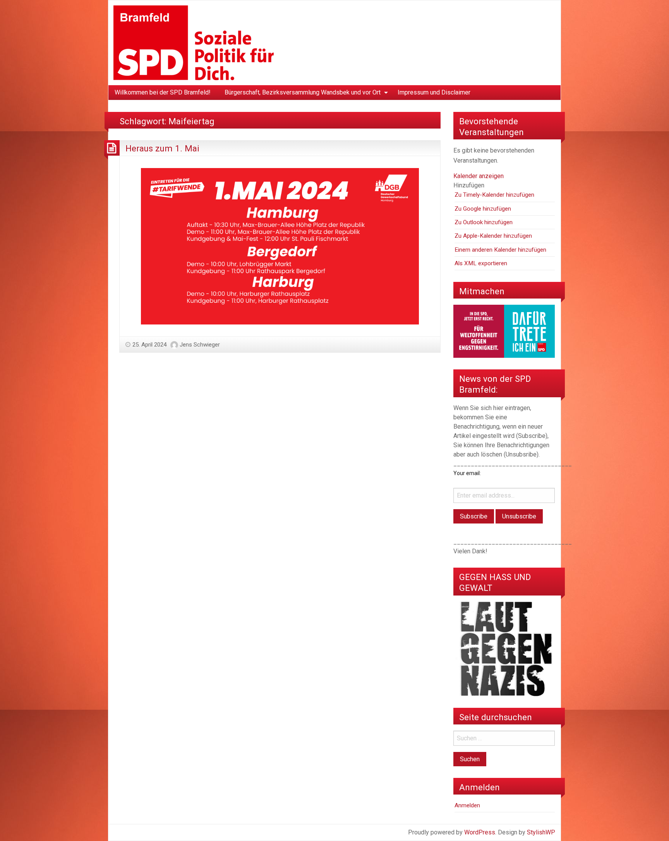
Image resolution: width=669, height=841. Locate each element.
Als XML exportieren (481, 263)
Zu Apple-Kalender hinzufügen (493, 235)
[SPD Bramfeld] (193, 42)
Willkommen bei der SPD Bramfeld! (163, 92)
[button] (468, 185)
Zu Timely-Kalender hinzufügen (494, 194)
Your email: (467, 473)
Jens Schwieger (200, 344)
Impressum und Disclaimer (434, 92)
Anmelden (467, 805)
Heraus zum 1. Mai (162, 148)
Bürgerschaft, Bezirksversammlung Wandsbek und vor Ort (303, 92)
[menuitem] (162, 92)
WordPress (479, 832)
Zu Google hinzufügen (483, 208)
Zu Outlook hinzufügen (484, 222)
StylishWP (541, 832)
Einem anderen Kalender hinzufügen (500, 249)
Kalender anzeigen (478, 176)
